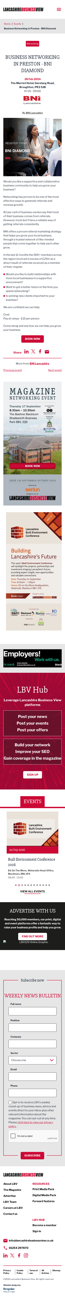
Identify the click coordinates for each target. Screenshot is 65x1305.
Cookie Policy (20, 1271)
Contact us (10, 1213)
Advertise (9, 1195)
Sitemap (56, 1270)
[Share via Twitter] (33, 351)
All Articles (45, 1271)
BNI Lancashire (39, 363)
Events (17, 23)
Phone (14, 1085)
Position (15, 1020)
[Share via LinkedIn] (26, 351)
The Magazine (12, 1189)
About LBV (10, 1183)
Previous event (12, 370)
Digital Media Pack (44, 1195)
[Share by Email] (47, 351)
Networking (32, 43)
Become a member (44, 1225)
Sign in (36, 1231)
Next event (55, 370)
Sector (14, 1053)
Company (15, 1036)
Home (7, 23)
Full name (15, 1004)
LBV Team (9, 1201)
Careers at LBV (13, 1207)
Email (13, 1069)
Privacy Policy (7, 1271)
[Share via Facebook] (40, 351)
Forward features (43, 1201)
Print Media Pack (43, 1189)
